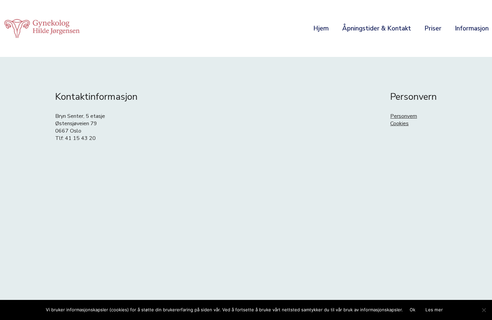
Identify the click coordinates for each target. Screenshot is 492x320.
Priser (432, 28)
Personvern (403, 116)
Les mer (434, 309)
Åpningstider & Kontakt (376, 28)
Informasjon (472, 28)
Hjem (321, 28)
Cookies (399, 123)
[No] (483, 310)
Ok (413, 309)
